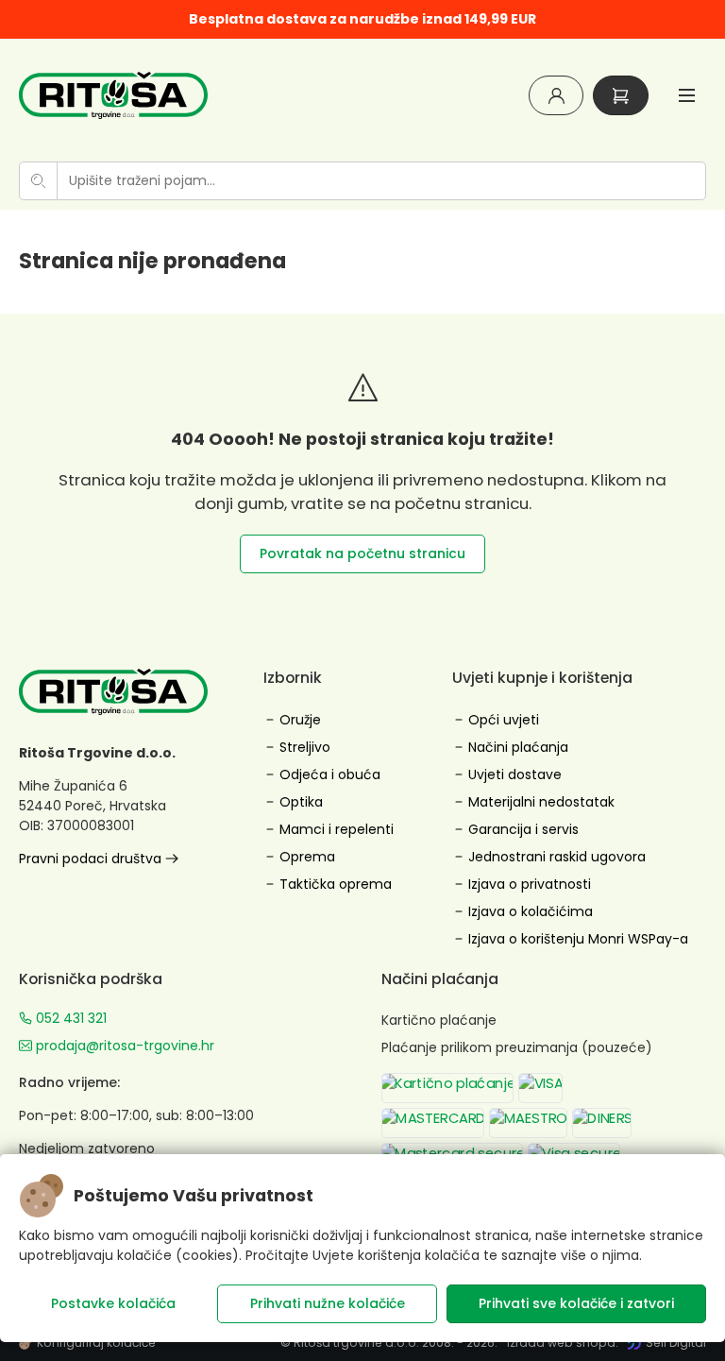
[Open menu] (686, 95)
